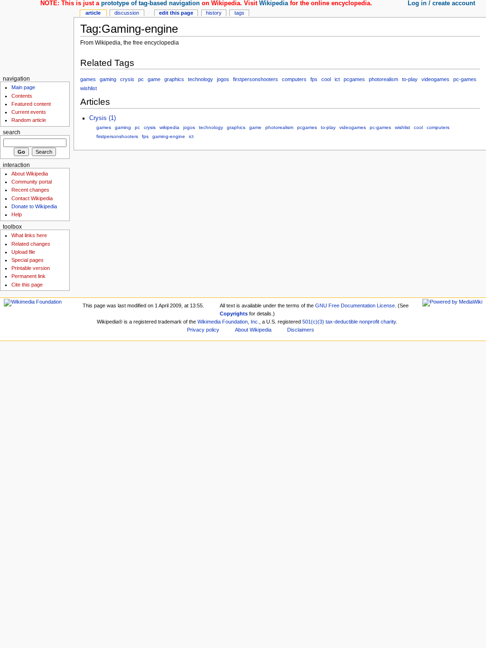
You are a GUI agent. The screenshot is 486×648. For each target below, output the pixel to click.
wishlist (88, 88)
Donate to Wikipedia (34, 206)
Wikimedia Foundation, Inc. (228, 321)
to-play (410, 79)
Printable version (30, 268)
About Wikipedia (29, 173)
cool (326, 79)
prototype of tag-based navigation (150, 3)
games (88, 79)
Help (16, 214)
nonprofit (369, 321)
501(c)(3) (313, 321)
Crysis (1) (102, 118)
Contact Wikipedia (32, 198)
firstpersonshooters (255, 79)
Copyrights (234, 313)
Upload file (23, 252)
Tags (239, 13)
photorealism (383, 79)
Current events (28, 112)
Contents (21, 96)
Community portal (31, 182)
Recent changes (30, 190)
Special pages (27, 260)
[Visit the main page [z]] (37, 37)
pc (141, 79)
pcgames (354, 79)
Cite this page (27, 284)
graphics (174, 79)
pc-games (465, 79)
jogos (223, 79)
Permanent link (28, 276)
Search (11, 132)
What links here (29, 235)
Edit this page (176, 13)
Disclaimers (300, 330)
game (154, 79)
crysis (127, 79)
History (214, 13)
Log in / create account (441, 3)
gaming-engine (168, 136)
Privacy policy (203, 330)
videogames (435, 79)
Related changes (30, 244)
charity (388, 321)
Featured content (31, 104)
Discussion (126, 13)
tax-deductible (342, 321)
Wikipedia (273, 3)
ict (337, 79)
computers (294, 79)
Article (93, 13)
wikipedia (169, 127)
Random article (28, 120)
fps (314, 79)
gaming (108, 79)
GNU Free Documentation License (355, 305)
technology (200, 79)
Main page (23, 87)
